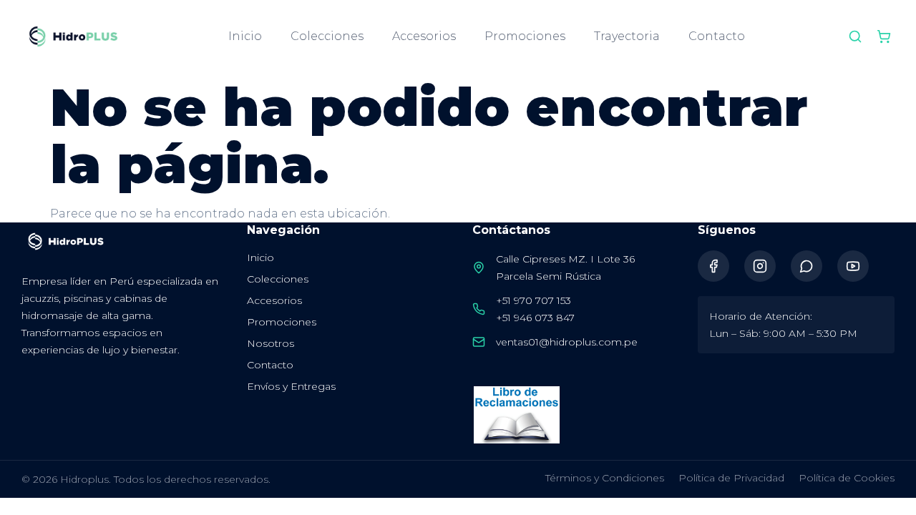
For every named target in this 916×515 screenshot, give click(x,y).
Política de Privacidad (731, 477)
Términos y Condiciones (604, 477)
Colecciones (327, 36)
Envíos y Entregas (291, 386)
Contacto (716, 36)
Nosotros (270, 343)
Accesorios (424, 36)
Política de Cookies (847, 477)
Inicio (245, 36)
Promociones (524, 36)
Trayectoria (627, 36)
